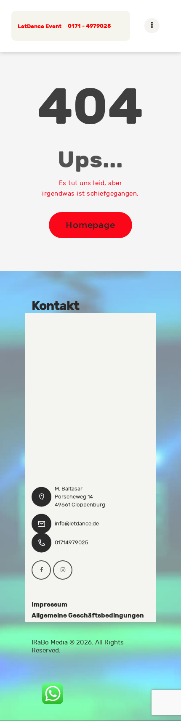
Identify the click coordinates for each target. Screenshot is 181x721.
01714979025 (71, 542)
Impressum (49, 604)
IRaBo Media (50, 642)
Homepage (90, 225)
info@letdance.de (77, 523)
